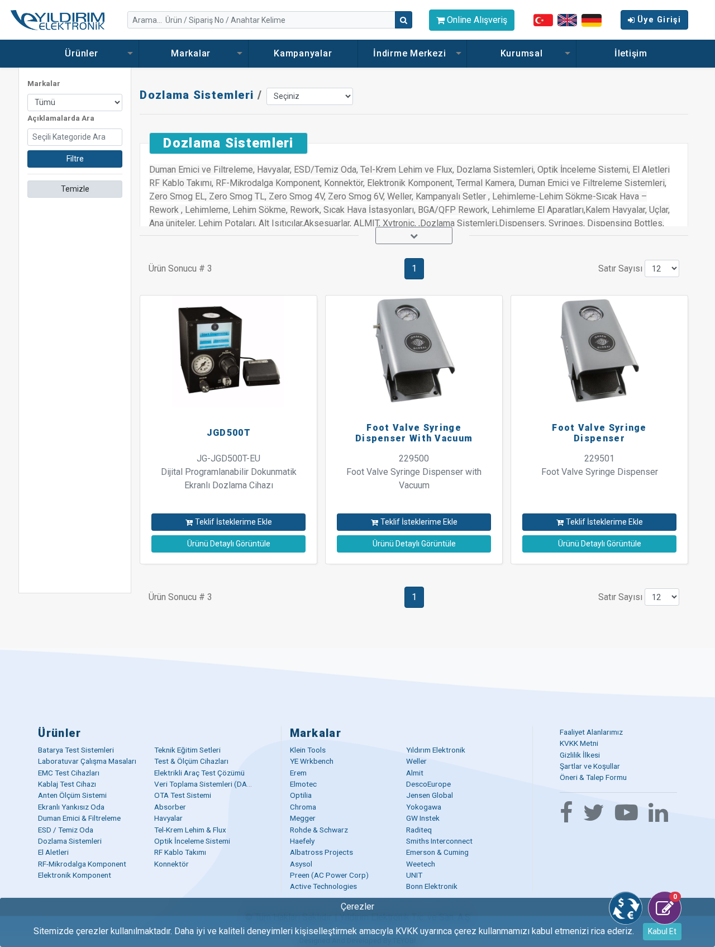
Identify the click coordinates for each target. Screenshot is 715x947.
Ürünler (83, 53)
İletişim (630, 53)
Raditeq (419, 829)
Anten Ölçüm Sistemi (72, 795)
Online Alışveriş (476, 20)
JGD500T (229, 432)
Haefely (302, 840)
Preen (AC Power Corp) (329, 874)
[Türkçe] (543, 20)
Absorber (170, 806)
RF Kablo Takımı (180, 852)
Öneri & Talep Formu (593, 777)
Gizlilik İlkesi (580, 754)
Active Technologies (323, 886)
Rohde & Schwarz (319, 829)
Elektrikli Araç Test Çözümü (199, 772)
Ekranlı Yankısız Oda (71, 806)
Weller (416, 760)
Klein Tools (308, 749)
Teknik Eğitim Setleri (187, 749)
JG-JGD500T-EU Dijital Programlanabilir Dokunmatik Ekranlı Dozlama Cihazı (229, 472)
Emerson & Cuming (437, 852)
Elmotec (303, 783)
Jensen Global (429, 795)
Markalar (192, 53)
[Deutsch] (591, 19)
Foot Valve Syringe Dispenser (599, 433)
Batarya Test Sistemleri (76, 749)
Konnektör (171, 863)
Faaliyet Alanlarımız (591, 731)
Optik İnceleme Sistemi (192, 840)
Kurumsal (521, 53)
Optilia (301, 795)
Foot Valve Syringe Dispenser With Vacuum (414, 433)
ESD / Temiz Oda (65, 829)
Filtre (75, 158)
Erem (298, 772)
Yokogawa (423, 806)
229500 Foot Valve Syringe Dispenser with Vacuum (414, 472)
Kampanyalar (303, 53)
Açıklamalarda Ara (60, 118)
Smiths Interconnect (439, 840)
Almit (414, 772)
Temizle (75, 188)
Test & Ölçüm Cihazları (191, 760)
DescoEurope (428, 783)
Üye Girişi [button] (659, 20)
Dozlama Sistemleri (197, 95)
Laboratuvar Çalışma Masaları (87, 760)
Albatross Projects (321, 852)
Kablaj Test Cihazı (67, 783)
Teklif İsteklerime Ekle (233, 521)
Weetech (420, 863)
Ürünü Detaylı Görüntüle (228, 543)
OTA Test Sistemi (182, 795)
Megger (303, 817)
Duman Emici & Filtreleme (79, 817)
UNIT (414, 874)
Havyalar (168, 817)
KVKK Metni (579, 743)
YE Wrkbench (311, 760)
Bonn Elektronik (431, 886)
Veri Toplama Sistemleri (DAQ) (204, 783)
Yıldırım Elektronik (435, 749)
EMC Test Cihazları (68, 772)
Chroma (303, 806)
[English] (567, 20)
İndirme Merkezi (411, 53)
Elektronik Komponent (74, 874)
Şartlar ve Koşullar (590, 766)
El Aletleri (53, 852)
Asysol (301, 863)
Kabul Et (662, 931)
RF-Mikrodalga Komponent (82, 863)
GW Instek (423, 817)
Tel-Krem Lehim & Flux (190, 829)
